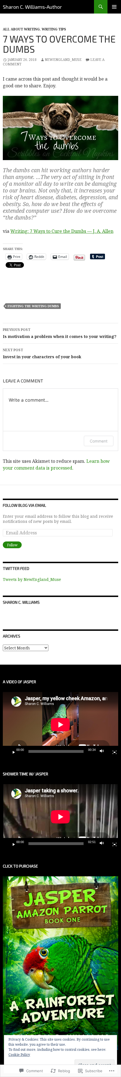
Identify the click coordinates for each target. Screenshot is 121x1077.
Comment (98, 441)
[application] (60, 724)
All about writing (21, 29)
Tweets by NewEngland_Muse (32, 579)
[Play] (11, 751)
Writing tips (54, 29)
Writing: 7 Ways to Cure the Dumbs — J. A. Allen (61, 231)
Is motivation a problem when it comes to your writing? (59, 333)
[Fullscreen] (112, 751)
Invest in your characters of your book (42, 353)
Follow (12, 545)
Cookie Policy (19, 1054)
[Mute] (103, 751)
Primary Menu (114, 7)
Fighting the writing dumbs (33, 306)
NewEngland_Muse (63, 59)
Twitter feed (16, 568)
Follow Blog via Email (24, 505)
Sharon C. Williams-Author (32, 7)
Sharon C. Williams (21, 602)
